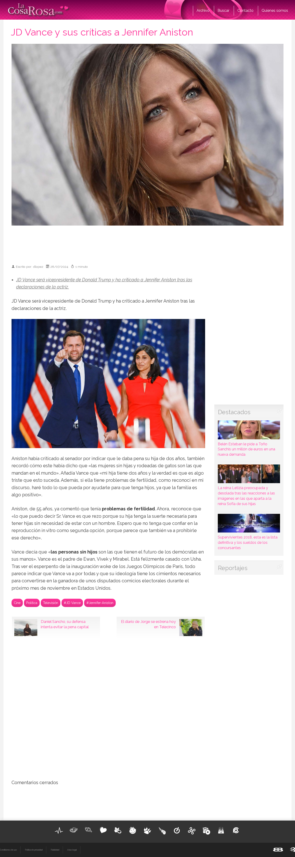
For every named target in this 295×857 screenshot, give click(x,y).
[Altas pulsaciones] (59, 830)
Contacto (245, 10)
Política (31, 603)
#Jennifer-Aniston (99, 603)
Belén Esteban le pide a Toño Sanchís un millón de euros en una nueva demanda (246, 449)
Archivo (203, 10)
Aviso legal (72, 850)
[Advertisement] (147, 242)
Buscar (223, 10)
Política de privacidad (34, 850)
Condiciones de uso (8, 850)
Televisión (50, 603)
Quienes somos (275, 10)
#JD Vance (72, 603)
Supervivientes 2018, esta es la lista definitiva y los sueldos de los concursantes (247, 542)
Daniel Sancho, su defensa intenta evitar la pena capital (65, 624)
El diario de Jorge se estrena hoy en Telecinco (148, 624)
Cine (17, 603)
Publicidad (55, 850)
